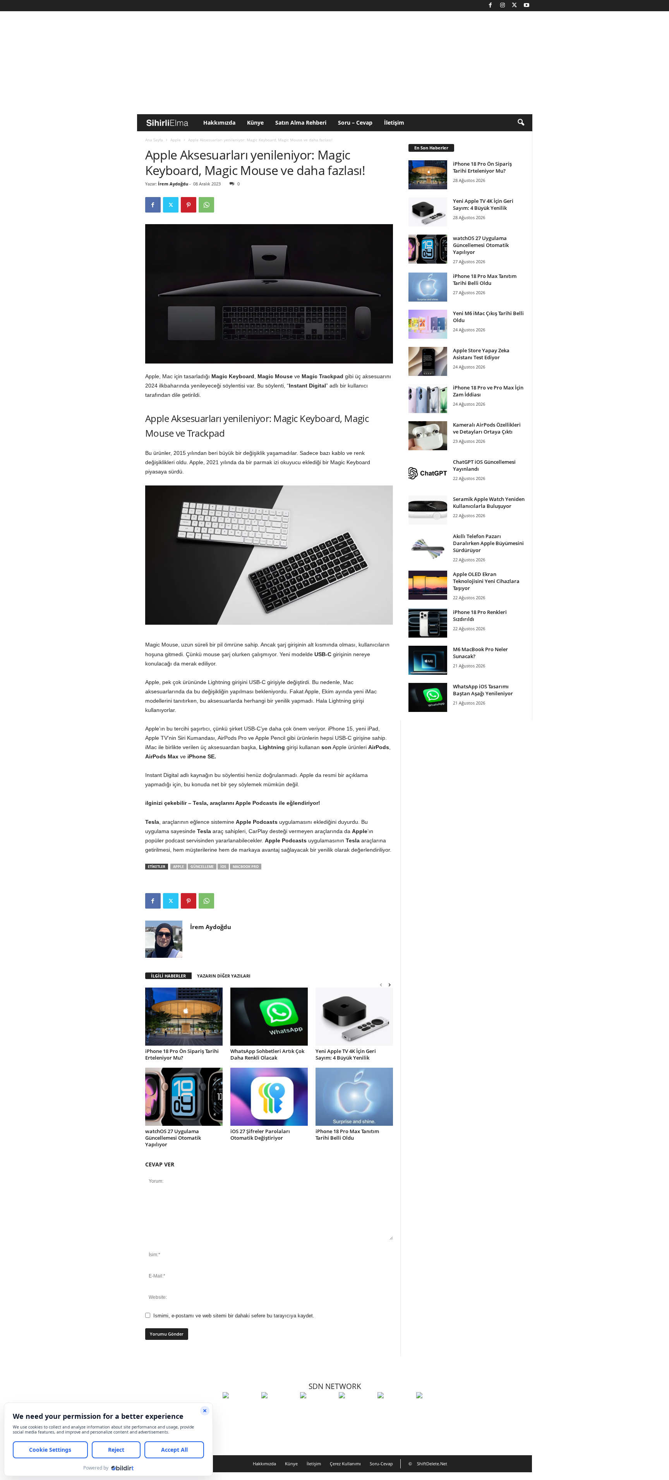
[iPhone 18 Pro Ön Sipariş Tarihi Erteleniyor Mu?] (184, 1017)
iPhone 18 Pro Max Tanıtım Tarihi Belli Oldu (347, 1134)
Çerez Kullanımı (345, 1463)
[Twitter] (514, 5)
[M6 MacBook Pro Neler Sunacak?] (427, 660)
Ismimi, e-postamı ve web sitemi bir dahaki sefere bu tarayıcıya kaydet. (233, 1316)
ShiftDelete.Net (432, 1463)
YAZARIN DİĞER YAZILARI (223, 976)
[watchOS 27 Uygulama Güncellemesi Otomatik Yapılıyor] (184, 1097)
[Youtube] (526, 5)
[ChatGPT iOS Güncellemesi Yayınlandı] (427, 472)
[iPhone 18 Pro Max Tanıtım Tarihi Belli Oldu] (354, 1097)
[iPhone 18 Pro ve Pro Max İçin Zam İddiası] (427, 398)
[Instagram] (502, 5)
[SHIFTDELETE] (240, 1409)
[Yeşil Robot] (317, 1409)
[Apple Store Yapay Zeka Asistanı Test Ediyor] (427, 361)
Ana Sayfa (154, 139)
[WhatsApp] (206, 205)
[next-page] (389, 985)
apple (178, 866)
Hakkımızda (219, 122)
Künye (255, 122)
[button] (520, 122)
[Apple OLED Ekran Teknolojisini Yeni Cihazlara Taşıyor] (427, 585)
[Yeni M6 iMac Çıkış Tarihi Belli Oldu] (427, 324)
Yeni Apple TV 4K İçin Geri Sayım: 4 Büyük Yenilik (346, 1054)
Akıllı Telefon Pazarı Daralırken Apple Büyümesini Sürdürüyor (488, 543)
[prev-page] (380, 985)
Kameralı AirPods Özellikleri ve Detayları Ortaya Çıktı (487, 428)
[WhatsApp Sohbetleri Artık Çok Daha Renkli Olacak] (269, 1017)
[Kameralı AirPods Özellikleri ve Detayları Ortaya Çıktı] (427, 435)
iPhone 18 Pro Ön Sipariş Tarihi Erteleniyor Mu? (182, 1054)
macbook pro (246, 866)
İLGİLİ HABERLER (168, 976)
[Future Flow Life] (433, 1409)
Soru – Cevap (355, 122)
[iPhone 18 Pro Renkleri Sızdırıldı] (427, 623)
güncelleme (202, 866)
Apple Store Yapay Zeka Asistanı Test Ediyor (481, 354)
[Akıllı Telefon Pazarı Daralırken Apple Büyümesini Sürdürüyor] (427, 547)
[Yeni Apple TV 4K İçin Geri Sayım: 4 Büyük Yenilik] (354, 1017)
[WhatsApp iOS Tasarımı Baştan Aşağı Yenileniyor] (427, 697)
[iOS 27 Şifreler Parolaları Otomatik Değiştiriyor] (269, 1097)
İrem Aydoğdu (173, 184)
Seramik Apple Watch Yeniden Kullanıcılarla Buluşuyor (489, 502)
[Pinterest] (188, 205)
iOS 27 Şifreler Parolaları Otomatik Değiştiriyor (260, 1134)
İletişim (394, 122)
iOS (223, 866)
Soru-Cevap (381, 1463)
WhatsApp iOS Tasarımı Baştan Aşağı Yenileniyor (483, 690)
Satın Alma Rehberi (300, 122)
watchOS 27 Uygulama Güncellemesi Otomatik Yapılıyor (173, 1138)
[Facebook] (490, 5)
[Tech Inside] (356, 1409)
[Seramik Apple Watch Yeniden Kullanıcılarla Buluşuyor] (427, 510)
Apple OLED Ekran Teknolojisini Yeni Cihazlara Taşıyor (486, 581)
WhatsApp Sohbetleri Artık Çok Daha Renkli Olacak (267, 1054)
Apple (175, 139)
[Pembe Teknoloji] (394, 1409)
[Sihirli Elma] (278, 1409)
